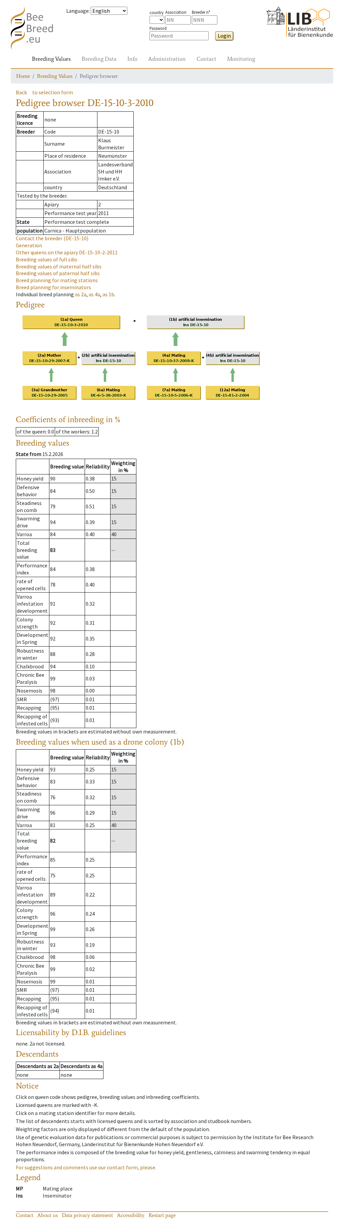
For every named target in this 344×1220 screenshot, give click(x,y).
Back (21, 92)
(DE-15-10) (52, 238)
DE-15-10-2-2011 (67, 252)
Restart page (162, 1215)
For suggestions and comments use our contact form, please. (86, 1167)
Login (224, 35)
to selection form (52, 92)
